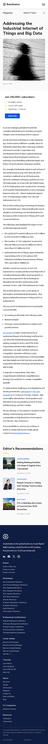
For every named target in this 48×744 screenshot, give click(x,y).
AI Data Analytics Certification (13, 627)
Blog (4, 699)
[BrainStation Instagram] (18, 556)
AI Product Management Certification (15, 624)
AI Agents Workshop (10, 605)
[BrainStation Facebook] (9, 556)
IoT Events (7, 333)
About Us (6, 682)
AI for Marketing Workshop (12, 588)
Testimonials (7, 721)
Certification (7, 719)
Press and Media (8, 697)
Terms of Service (7, 740)
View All (6, 654)
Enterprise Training (9, 709)
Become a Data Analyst (11, 651)
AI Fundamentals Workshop (13, 582)
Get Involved (7, 688)
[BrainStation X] (14, 556)
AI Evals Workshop (9, 600)
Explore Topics (30, 13)
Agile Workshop (8, 608)
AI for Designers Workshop (12, 591)
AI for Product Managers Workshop (15, 585)
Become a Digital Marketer (12, 648)
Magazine (6, 691)
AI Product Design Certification (13, 630)
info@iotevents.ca (22, 433)
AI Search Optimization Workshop (15, 603)
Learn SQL (6, 672)
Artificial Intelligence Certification (14, 621)
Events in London (9, 569)
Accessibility (27, 740)
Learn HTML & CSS (9, 669)
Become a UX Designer (11, 642)
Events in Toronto (9, 572)
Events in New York (9, 567)
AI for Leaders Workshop (11, 594)
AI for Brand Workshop (11, 597)
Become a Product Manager (12, 645)
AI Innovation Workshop (11, 611)
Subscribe (12, 116)
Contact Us (7, 694)
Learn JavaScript (8, 666)
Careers (5, 685)
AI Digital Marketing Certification (14, 633)
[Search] (44, 13)
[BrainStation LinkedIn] (4, 557)
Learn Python (7, 663)
